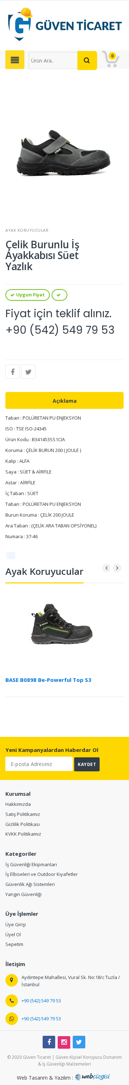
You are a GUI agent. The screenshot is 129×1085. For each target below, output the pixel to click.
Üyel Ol (13, 934)
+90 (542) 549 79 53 (41, 1000)
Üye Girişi (15, 924)
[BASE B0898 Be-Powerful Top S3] (64, 627)
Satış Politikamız (22, 814)
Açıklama (65, 400)
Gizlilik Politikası (22, 824)
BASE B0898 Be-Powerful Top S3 (48, 679)
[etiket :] (10, 555)
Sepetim (14, 944)
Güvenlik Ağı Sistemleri (30, 884)
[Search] (87, 60)
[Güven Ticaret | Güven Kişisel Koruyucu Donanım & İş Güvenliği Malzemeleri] (64, 23)
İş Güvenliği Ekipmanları (31, 864)
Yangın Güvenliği (23, 894)
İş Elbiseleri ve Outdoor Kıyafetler (41, 874)
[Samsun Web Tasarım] (94, 1077)
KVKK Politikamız (23, 834)
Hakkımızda (18, 804)
